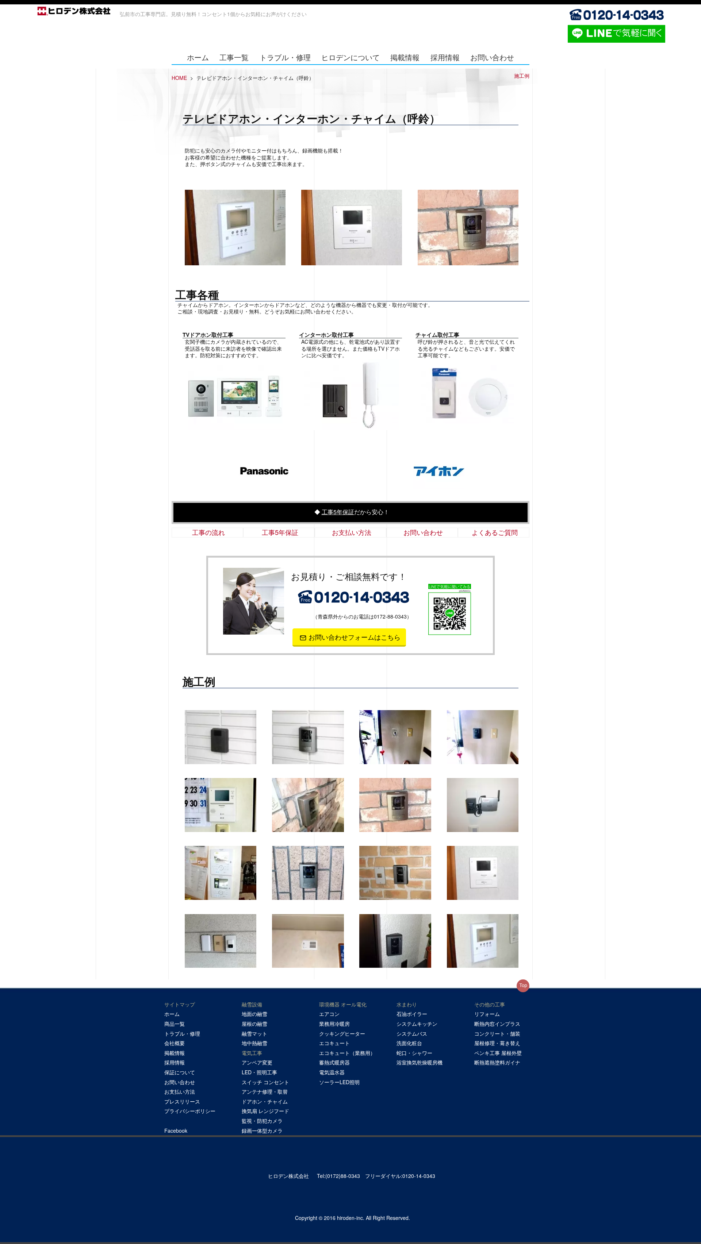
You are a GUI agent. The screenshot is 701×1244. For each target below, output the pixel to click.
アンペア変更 (257, 1062)
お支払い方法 (351, 532)
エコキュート (334, 1043)
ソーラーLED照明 (339, 1082)
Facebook (175, 1130)
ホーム (198, 57)
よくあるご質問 (495, 532)
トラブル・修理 (285, 57)
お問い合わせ (492, 57)
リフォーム (487, 1013)
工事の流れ (208, 532)
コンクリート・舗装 (497, 1033)
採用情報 (445, 57)
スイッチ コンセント (265, 1082)
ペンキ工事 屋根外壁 (498, 1052)
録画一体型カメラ (262, 1130)
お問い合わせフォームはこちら (355, 637)
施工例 (521, 75)
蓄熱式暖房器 (334, 1062)
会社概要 (174, 1043)
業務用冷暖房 (334, 1023)
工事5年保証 (338, 512)
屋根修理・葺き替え (497, 1043)
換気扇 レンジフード (265, 1110)
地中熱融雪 (254, 1043)
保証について (179, 1072)
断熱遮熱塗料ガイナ (497, 1062)
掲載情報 (405, 57)
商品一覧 (174, 1023)
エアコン (329, 1013)
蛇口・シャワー (414, 1052)
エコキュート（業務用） (347, 1052)
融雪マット (254, 1033)
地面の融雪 (254, 1013)
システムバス (412, 1033)
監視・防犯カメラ (262, 1120)
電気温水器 (332, 1072)
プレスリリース (182, 1101)
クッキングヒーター (342, 1033)
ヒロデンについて (350, 57)
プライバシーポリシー (189, 1110)
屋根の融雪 (254, 1023)
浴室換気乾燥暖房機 (420, 1062)
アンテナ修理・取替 (265, 1091)
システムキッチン (417, 1023)
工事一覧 (234, 57)
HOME (179, 77)
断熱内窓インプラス (497, 1023)
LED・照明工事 (259, 1072)
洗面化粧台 (409, 1043)
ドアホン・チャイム (265, 1101)
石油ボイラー (412, 1013)
